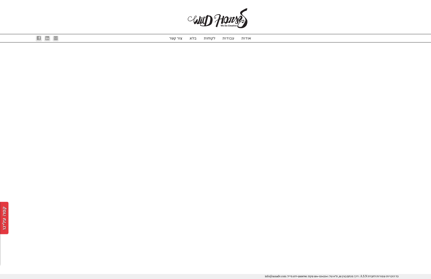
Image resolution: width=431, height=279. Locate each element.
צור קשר (175, 38)
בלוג (193, 38)
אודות (246, 38)
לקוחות (209, 38)
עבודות (228, 38)
